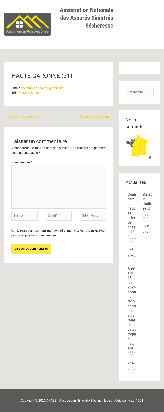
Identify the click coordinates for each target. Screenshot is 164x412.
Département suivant (96, 116)
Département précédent (23, 116)
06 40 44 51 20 (28, 93)
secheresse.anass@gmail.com (42, 88)
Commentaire (21, 162)
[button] (109, 38)
